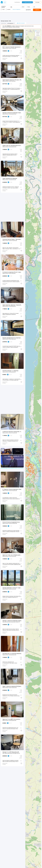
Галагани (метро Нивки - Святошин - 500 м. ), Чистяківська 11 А (12, 239)
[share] (21, 456)
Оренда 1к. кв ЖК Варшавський (11, 752)
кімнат (23, 6)
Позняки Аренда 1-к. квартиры (10, 370)
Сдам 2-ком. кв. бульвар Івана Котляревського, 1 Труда (12, 145)
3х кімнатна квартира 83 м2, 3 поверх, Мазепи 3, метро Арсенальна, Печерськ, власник (12, 272)
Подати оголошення (28, 2)
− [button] (26, 32)
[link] (2, 456)
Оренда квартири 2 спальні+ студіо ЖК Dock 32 (12, 587)
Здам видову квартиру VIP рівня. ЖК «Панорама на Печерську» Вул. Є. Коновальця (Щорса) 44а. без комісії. (12, 79)
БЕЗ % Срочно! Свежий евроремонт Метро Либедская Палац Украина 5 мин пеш (12, 47)
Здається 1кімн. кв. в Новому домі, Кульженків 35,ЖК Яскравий (12, 555)
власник (8, 9)
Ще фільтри (28, 9)
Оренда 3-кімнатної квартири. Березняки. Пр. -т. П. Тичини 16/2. (12, 112)
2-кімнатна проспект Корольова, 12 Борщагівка (12, 431)
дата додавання (10, 23)
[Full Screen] (27, 34)
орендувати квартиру (3, 7)
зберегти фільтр (21, 23)
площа (28, 6)
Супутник (37, 33)
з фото (3, 9)
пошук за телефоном (16, 9)
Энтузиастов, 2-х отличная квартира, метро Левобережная (12, 653)
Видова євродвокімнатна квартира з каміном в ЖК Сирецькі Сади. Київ (12, 337)
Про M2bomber (17, 2)
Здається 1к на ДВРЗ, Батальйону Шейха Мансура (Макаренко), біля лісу (12, 719)
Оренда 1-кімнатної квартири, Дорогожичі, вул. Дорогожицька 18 (12, 620)
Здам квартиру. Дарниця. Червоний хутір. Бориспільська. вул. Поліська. (12, 305)
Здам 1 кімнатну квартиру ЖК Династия (12, 686)
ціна (34, 6)
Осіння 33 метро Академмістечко (11, 522)
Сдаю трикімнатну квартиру (10, 178)
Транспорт (38, 35)
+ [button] (26, 30)
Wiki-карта (38, 32)
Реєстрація (37, 2)
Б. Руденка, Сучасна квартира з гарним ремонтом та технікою (12, 489)
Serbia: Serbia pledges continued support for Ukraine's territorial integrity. (12, 456)
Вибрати (37, 9)
